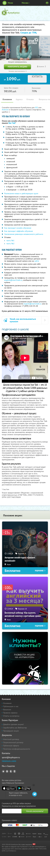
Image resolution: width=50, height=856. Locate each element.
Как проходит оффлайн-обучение (18, 231)
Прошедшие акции (11, 731)
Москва (25, 3)
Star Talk (11, 123)
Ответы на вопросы (11, 716)
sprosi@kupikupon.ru (11, 757)
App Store (9, 788)
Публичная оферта (11, 745)
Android (5, 109)
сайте (36, 261)
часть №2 (10, 243)
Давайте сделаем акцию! (13, 724)
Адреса (19, 99)
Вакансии (7, 709)
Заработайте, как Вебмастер (15, 727)
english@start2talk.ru (13, 280)
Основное (7, 99)
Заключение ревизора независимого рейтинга (23, 234)
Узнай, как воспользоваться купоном (23, 320)
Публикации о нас (10, 706)
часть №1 (10, 240)
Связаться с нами (9, 761)
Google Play (24, 788)
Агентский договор (11, 739)
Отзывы (30, 99)
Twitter (10, 771)
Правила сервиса (10, 713)
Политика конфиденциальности (16, 749)
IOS (36, 107)
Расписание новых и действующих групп (21, 193)
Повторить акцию (17, 66)
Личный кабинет (47, 3)
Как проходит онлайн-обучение (17, 228)
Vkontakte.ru (7, 771)
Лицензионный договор (13, 742)
